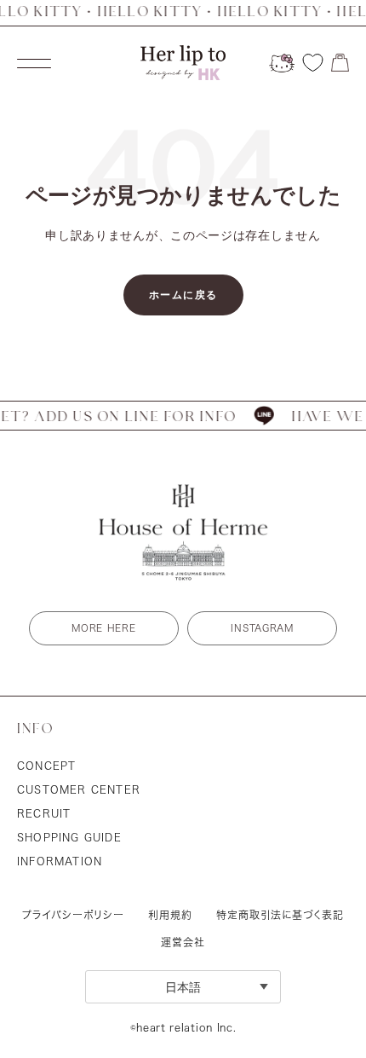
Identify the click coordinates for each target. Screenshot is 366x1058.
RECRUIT (44, 813)
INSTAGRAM (262, 628)
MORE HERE (103, 628)
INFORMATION (59, 861)
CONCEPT (46, 765)
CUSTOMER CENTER (78, 789)
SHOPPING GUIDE (69, 837)
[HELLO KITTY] (282, 63)
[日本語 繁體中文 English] (183, 986)
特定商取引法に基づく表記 (280, 915)
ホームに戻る (183, 294)
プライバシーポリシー (73, 915)
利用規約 (170, 915)
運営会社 (183, 942)
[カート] (340, 62)
